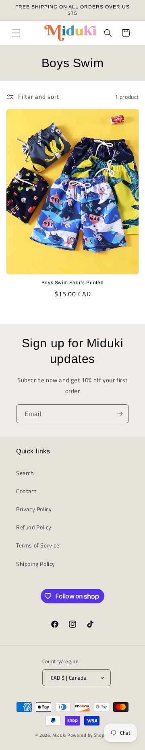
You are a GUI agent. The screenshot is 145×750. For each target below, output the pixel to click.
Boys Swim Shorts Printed (72, 282)
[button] (16, 33)
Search (25, 473)
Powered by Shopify (88, 735)
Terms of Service (38, 545)
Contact (26, 491)
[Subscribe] (119, 413)
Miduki (59, 735)
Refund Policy (34, 527)
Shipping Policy (35, 563)
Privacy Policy (34, 509)
